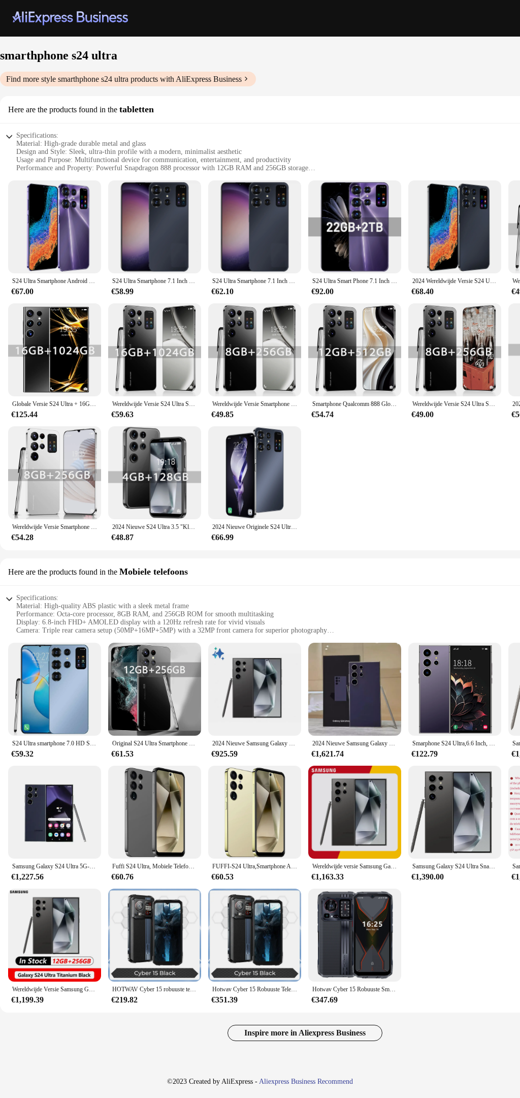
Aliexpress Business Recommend (306, 1081)
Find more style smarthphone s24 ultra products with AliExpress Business (124, 79)
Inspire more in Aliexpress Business (305, 1032)
